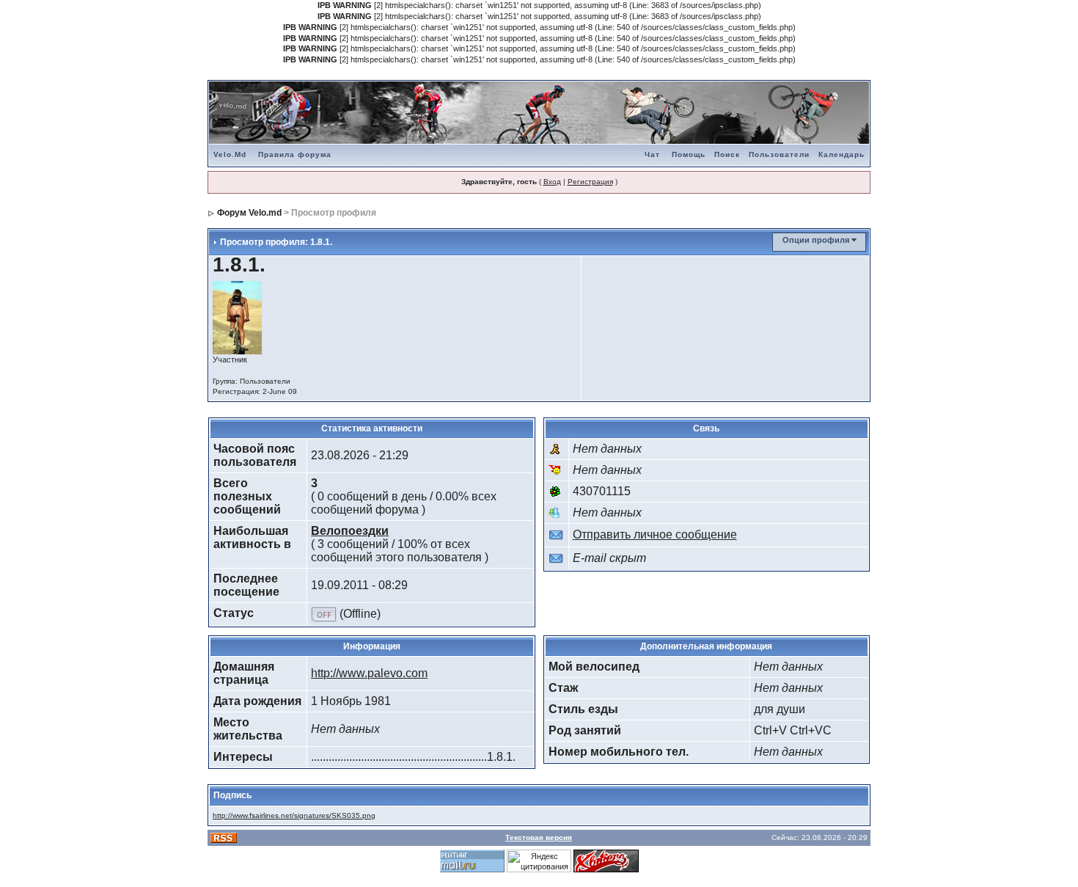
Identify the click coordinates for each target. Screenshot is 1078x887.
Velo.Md (229, 154)
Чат (652, 154)
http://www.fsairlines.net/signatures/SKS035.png (294, 815)
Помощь (688, 154)
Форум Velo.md (249, 213)
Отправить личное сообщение (655, 534)
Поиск (727, 154)
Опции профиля (815, 240)
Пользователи (779, 154)
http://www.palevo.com (369, 673)
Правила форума (294, 154)
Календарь (841, 154)
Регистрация (590, 182)
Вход (552, 182)
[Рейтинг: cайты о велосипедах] (606, 859)
